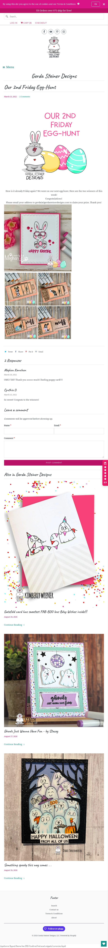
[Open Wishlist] (104, 944)
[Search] (7, 16)
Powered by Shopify (68, 936)
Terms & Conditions (54, 914)
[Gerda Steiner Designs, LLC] (54, 47)
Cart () (27, 23)
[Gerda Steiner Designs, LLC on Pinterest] (57, 31)
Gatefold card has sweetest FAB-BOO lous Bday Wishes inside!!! (45, 612)
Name (7, 425)
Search (54, 906)
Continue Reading (13, 625)
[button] (105, 473)
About (54, 918)
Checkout (41, 23)
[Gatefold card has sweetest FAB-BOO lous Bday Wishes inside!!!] (54, 544)
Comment (9, 438)
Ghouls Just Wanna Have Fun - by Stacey (31, 731)
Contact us (54, 910)
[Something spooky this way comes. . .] (54, 807)
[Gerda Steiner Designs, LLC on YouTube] (50, 31)
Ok (95, 4)
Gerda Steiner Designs (54, 76)
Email (57, 425)
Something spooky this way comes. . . (27, 865)
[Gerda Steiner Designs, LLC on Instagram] (63, 31)
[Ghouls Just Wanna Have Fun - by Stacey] (54, 680)
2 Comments (24, 97)
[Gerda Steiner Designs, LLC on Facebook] (44, 31)
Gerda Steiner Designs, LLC (48, 936)
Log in (13, 23)
